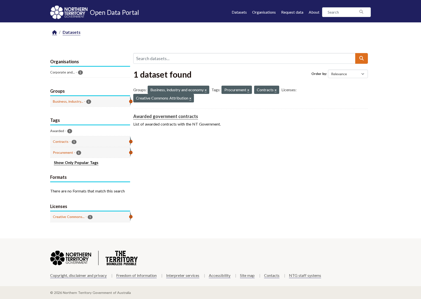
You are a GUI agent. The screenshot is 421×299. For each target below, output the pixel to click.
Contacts (271, 275)
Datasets (239, 12)
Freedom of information (136, 275)
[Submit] (361, 58)
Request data (292, 12)
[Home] (54, 32)
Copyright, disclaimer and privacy (78, 275)
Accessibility (219, 275)
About (314, 12)
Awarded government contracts (165, 116)
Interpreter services (182, 275)
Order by (318, 74)
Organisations (264, 12)
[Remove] (206, 90)
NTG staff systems (305, 275)
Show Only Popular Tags (76, 162)
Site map (247, 275)
